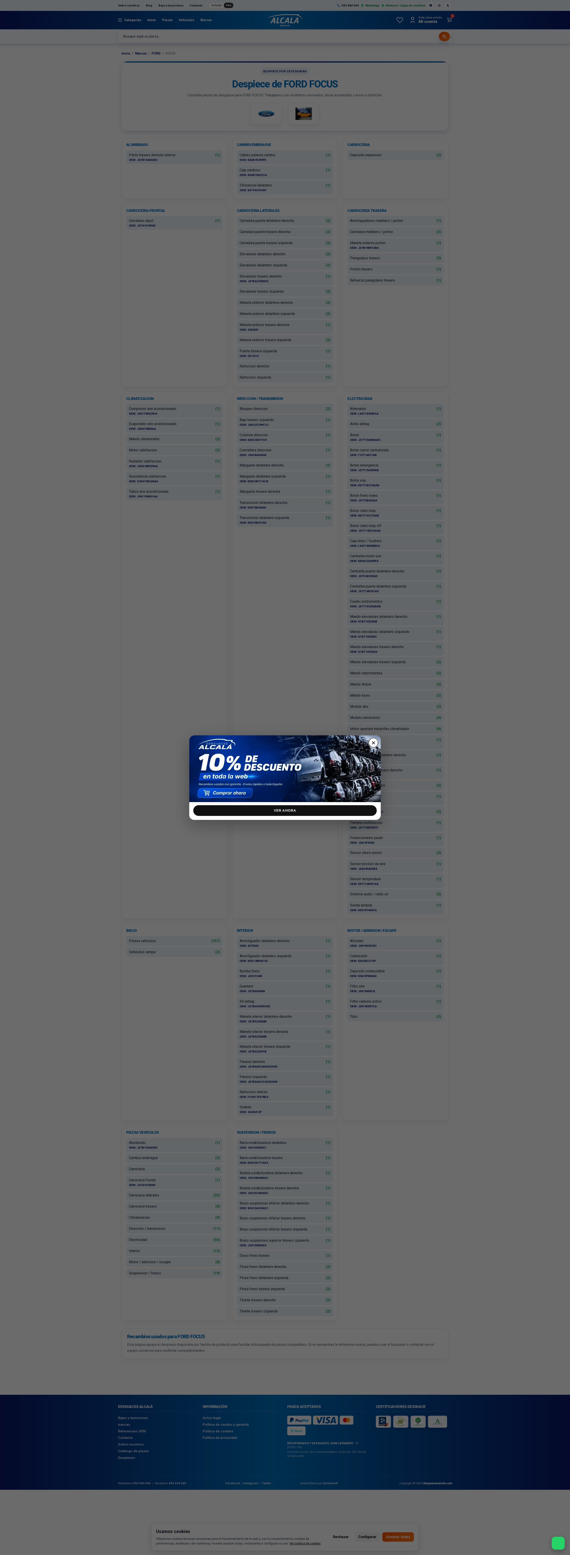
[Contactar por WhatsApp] (558, 1543)
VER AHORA (285, 810)
